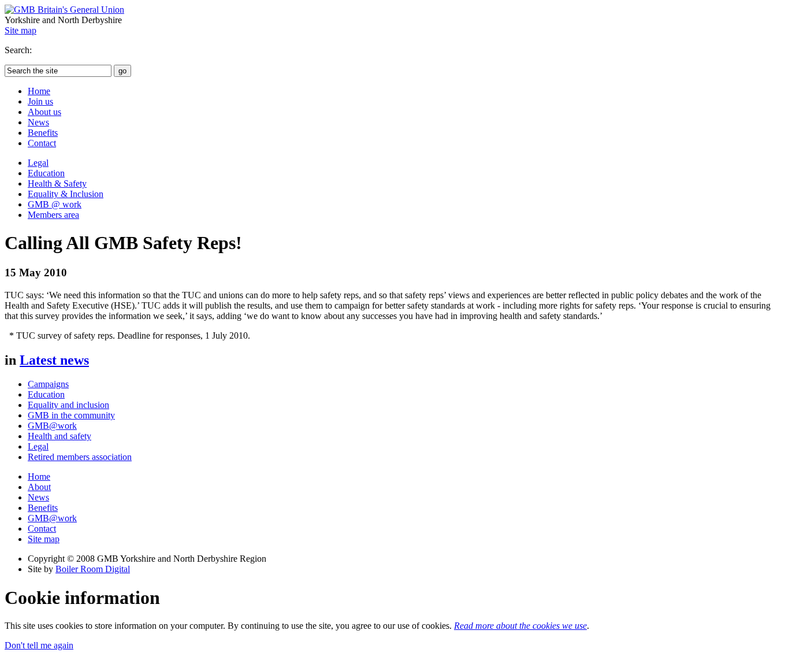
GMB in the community (71, 415)
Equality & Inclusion (65, 194)
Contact (42, 143)
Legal (38, 163)
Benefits (43, 133)
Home (39, 91)
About (39, 487)
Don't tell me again (39, 645)
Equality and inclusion (68, 405)
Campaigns (48, 384)
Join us (40, 101)
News (38, 122)
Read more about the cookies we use (520, 626)
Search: (18, 50)
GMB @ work (54, 204)
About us (44, 112)
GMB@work (52, 426)
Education (46, 173)
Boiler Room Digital (92, 569)
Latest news (54, 360)
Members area (53, 215)
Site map (20, 30)
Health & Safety (57, 183)
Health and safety (59, 436)
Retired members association (80, 457)
